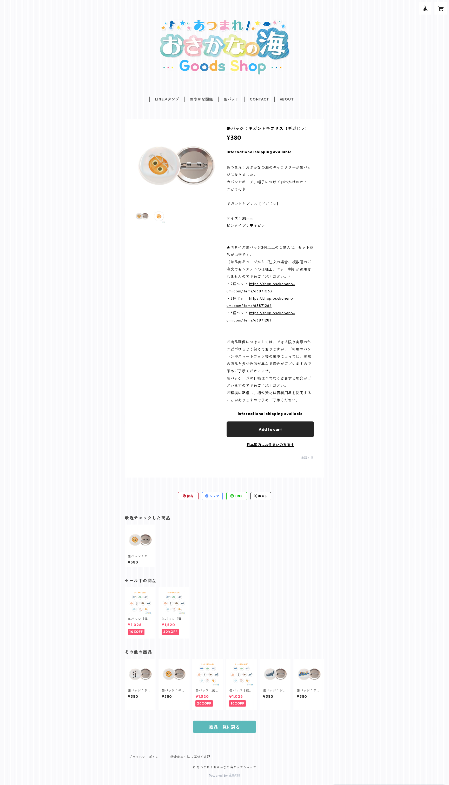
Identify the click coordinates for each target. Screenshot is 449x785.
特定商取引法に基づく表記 (190, 757)
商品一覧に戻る (224, 727)
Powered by (219, 775)
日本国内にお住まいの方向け (270, 444)
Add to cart (270, 429)
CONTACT (259, 99)
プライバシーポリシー (145, 757)
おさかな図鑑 (201, 99)
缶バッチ (231, 99)
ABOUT (287, 99)
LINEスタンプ (167, 99)
